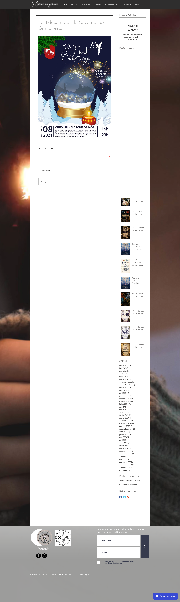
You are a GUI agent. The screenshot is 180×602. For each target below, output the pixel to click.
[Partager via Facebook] (39, 148)
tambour (133, 484)
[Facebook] (38, 555)
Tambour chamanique (127, 480)
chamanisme (124, 484)
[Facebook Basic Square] (120, 497)
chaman (140, 480)
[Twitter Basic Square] (124, 497)
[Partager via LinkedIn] (51, 148)
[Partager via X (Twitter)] (45, 148)
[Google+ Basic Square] (128, 497)
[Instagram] (44, 555)
